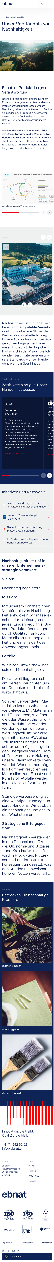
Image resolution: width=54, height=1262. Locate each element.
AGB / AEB (33, 1191)
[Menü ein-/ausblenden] (50, 4)
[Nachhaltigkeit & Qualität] (26, 953)
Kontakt (31, 1196)
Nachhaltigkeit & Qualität (15, 17)
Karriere (31, 1186)
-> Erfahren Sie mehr (14, 454)
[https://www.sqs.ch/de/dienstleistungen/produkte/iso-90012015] (9, 1230)
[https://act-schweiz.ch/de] (9, 1244)
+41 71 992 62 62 (14, 1160)
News (30, 1181)
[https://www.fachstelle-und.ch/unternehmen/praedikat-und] (26, 1244)
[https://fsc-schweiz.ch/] (44, 1230)
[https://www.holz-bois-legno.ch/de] (43, 1244)
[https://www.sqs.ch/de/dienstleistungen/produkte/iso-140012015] (27, 1230)
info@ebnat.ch (12, 1164)
